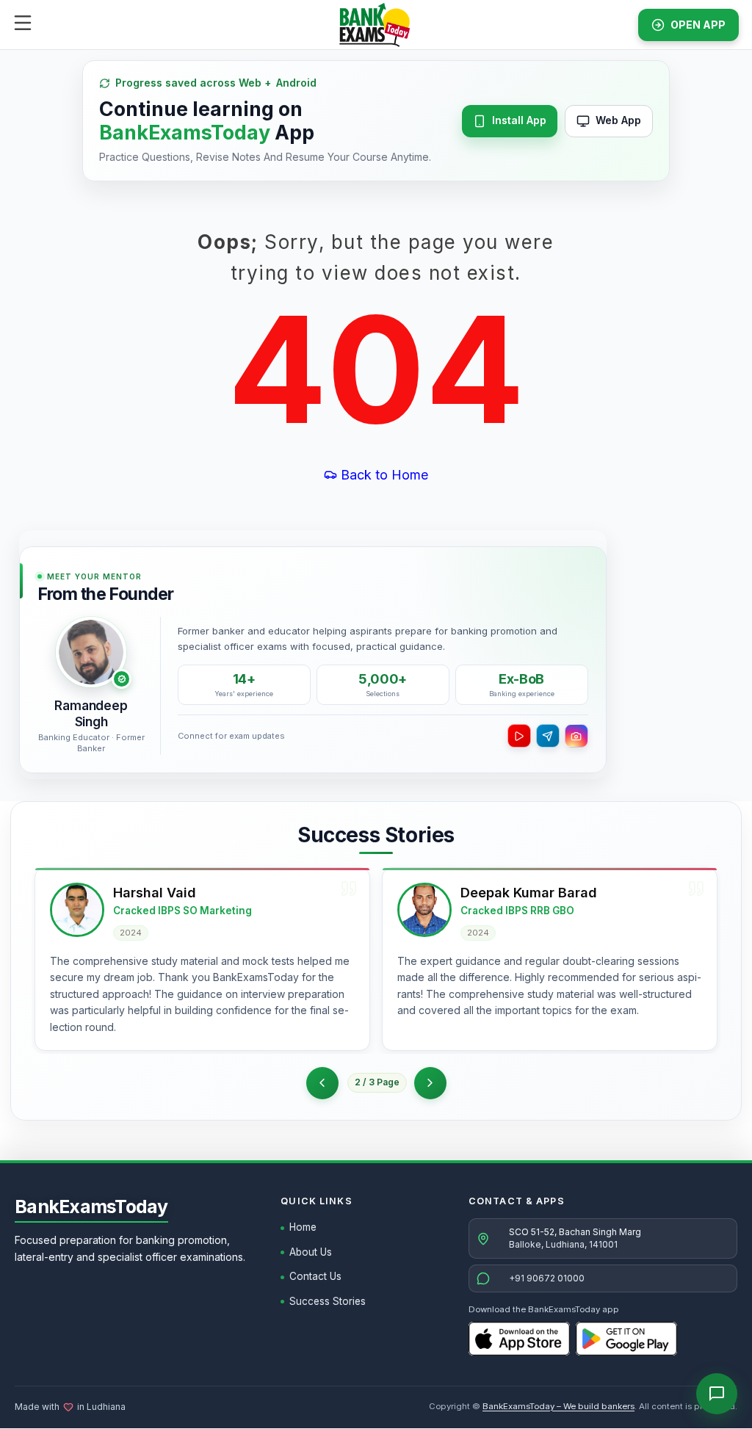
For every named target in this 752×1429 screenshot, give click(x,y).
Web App (618, 120)
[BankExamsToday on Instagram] (576, 736)
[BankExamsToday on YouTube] (519, 736)
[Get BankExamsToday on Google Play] (626, 1339)
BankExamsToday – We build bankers (558, 1406)
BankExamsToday (91, 1206)
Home (303, 1227)
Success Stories (327, 1301)
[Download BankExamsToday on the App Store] (519, 1339)
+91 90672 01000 (547, 1278)
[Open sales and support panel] (716, 1393)
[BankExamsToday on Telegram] (548, 736)
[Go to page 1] (322, 1083)
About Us (310, 1252)
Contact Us (315, 1276)
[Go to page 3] (430, 1083)
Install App (519, 120)
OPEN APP (698, 24)
